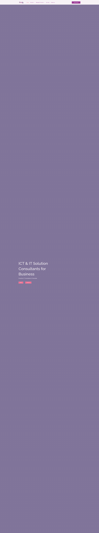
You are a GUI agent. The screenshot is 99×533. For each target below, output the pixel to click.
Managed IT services (40, 2)
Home (28, 2)
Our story (47, 2)
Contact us (53, 2)
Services (31, 2)
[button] (33, 2)
